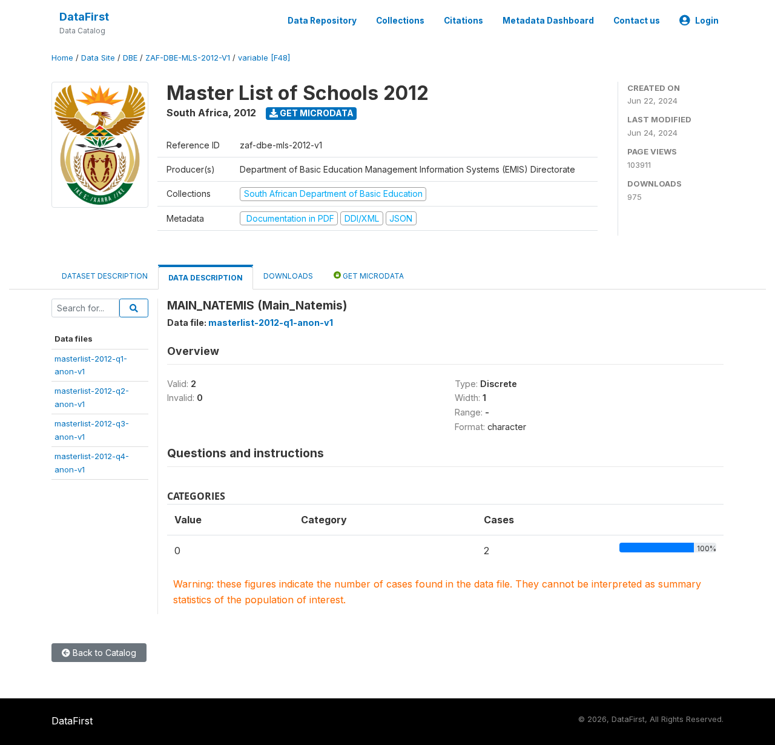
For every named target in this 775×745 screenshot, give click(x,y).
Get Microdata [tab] (372, 275)
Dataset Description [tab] (105, 275)
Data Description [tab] (205, 277)
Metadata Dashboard (548, 20)
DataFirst (84, 16)
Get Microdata (316, 113)
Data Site (98, 57)
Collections (400, 20)
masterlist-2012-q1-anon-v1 (270, 322)
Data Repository (322, 20)
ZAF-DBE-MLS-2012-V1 (187, 57)
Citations (463, 20)
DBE (130, 57)
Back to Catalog (103, 652)
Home (62, 57)
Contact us (636, 20)
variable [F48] (264, 57)
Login (707, 20)
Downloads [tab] (288, 275)
